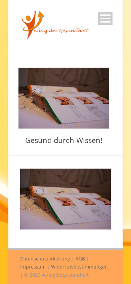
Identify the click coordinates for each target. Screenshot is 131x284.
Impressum (33, 266)
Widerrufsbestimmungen (79, 266)
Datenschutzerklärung (45, 258)
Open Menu (105, 18)
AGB (80, 258)
